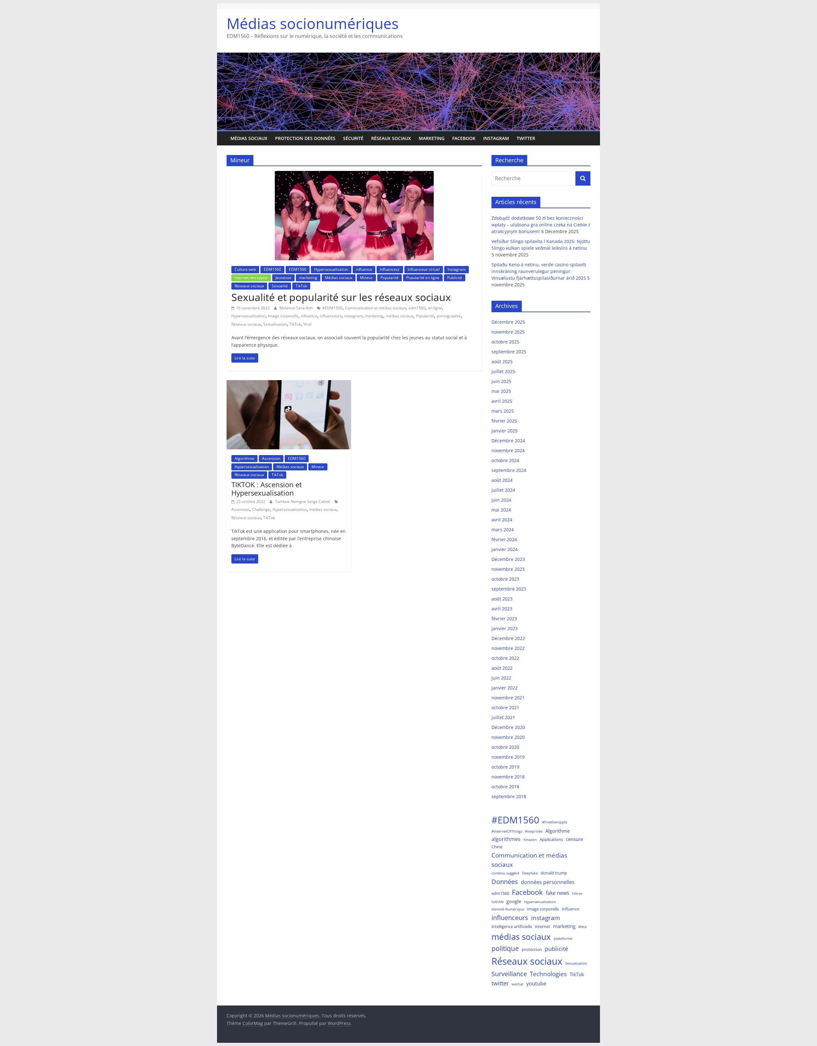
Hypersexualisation (331, 269)
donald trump (554, 873)
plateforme (563, 938)
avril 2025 (501, 401)
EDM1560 (272, 269)
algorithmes (506, 839)
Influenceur (390, 269)
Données (504, 881)
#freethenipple (554, 822)
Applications (551, 839)
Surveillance (509, 973)
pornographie (449, 316)
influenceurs (331, 316)
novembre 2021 (508, 698)
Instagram (496, 138)
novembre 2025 (508, 332)
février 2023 (504, 618)
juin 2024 (501, 500)
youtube (536, 983)
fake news (557, 892)
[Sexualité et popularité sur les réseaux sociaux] (354, 174)
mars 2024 (502, 530)
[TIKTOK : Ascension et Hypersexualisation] (289, 383)
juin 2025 (501, 381)
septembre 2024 (508, 470)
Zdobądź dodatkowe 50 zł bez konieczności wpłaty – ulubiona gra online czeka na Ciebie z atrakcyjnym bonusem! (540, 224)
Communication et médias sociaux (375, 308)
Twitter (526, 138)
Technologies (548, 974)
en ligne (435, 308)
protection (532, 949)
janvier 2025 (504, 431)
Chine (496, 847)
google (513, 901)
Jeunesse (283, 277)
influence (364, 269)
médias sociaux (399, 316)
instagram (353, 316)
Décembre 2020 (508, 727)
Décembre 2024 (508, 441)
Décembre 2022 (508, 638)
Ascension (271, 458)
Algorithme (244, 458)
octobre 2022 (505, 658)
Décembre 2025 (508, 322)
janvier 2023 (504, 628)
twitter (500, 983)
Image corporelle (283, 316)
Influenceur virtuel (424, 269)
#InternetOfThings (506, 831)
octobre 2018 (505, 787)
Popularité (389, 277)
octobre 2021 (505, 707)
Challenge (261, 509)
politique (505, 948)
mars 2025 (502, 411)
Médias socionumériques (313, 23)
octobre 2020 (505, 747)
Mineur (366, 277)
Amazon (530, 839)
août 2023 (502, 599)
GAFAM (497, 902)
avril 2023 (501, 609)
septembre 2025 (508, 352)
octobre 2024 (505, 460)
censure (574, 839)
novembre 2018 (508, 777)
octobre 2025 (505, 342)
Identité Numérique (507, 909)
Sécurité (353, 138)
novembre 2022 (508, 648)
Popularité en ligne (422, 277)
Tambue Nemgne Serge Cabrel (303, 501)
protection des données (305, 138)
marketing (432, 138)
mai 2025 (501, 391)
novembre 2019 (508, 757)
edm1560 (416, 308)
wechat (517, 984)
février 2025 (504, 421)
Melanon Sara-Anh (297, 308)
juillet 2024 (503, 490)
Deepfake (530, 873)
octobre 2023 (505, 579)
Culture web (245, 269)
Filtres (577, 893)
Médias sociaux (248, 138)
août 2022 (502, 668)
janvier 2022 (504, 688)
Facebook (464, 138)
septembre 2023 (508, 589)
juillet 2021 (503, 717)
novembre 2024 (508, 450)
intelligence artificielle (511, 926)
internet (542, 926)
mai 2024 (501, 510)
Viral (307, 324)
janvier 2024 (504, 549)
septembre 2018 (508, 796)
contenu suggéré (505, 873)
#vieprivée (534, 831)
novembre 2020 (508, 737)
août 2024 (502, 480)
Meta (582, 926)
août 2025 (502, 361)
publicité (556, 949)
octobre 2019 (505, 767)
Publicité (454, 277)
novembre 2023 (508, 569)
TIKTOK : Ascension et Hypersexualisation (266, 488)
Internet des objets (251, 277)
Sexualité (280, 286)
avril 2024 (501, 520)
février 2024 (504, 539)
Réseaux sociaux (391, 138)
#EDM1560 (332, 308)
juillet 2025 (503, 371)
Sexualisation (275, 324)
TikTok (301, 286)
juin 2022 (501, 678)
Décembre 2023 (508, 559)
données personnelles (547, 882)
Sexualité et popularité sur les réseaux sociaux (341, 297)
